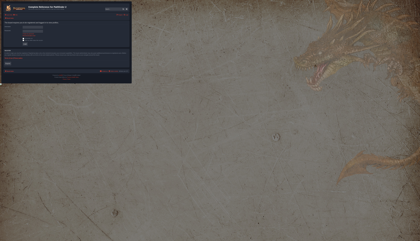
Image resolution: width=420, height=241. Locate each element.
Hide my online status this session (33, 40)
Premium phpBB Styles (73, 77)
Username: (8, 26)
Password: (8, 30)
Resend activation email (29, 35)
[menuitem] (15, 15)
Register (7, 63)
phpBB (60, 75)
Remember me (28, 38)
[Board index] (16, 8)
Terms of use (9, 58)
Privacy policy (18, 58)
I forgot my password (28, 33)
